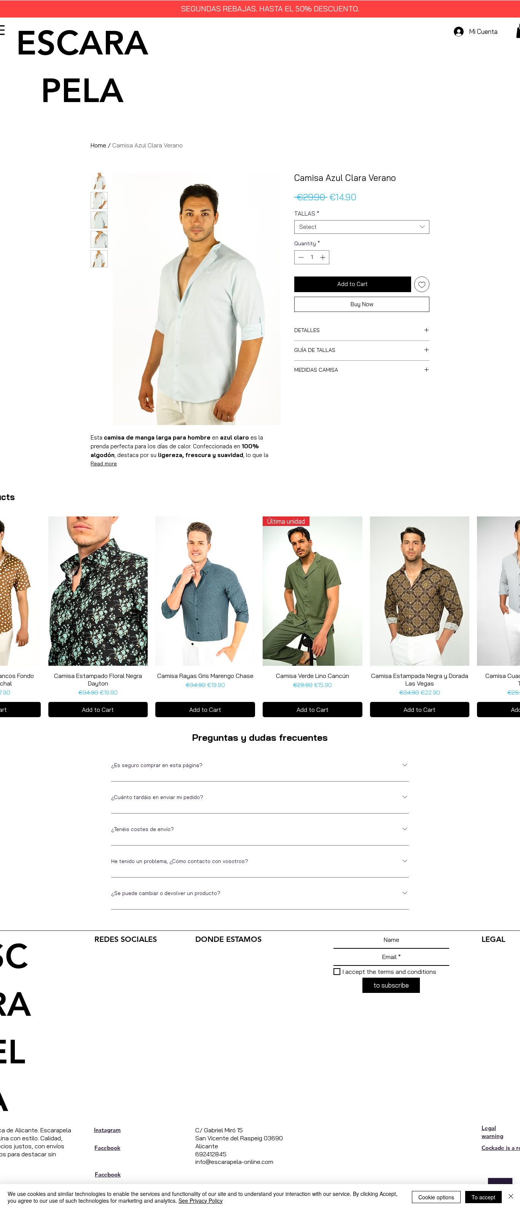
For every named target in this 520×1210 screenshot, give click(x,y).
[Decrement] (300, 257)
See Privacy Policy (201, 1200)
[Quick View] (98, 591)
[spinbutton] (312, 257)
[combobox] (361, 227)
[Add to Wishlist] (422, 284)
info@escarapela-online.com (234, 1161)
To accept (483, 1197)
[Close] (510, 1197)
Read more (104, 463)
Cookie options (436, 1197)
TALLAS (306, 213)
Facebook (107, 1147)
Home (98, 145)
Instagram (107, 1129)
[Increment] (323, 257)
